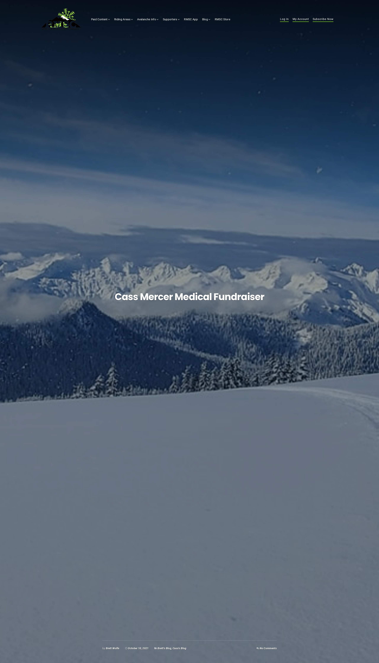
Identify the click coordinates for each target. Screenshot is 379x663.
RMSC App (191, 19)
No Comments (268, 648)
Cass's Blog (179, 648)
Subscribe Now (323, 19)
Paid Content (99, 19)
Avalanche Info (146, 19)
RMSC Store (222, 19)
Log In (284, 19)
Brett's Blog (164, 648)
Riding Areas (122, 19)
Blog (205, 19)
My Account (301, 19)
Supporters (170, 19)
